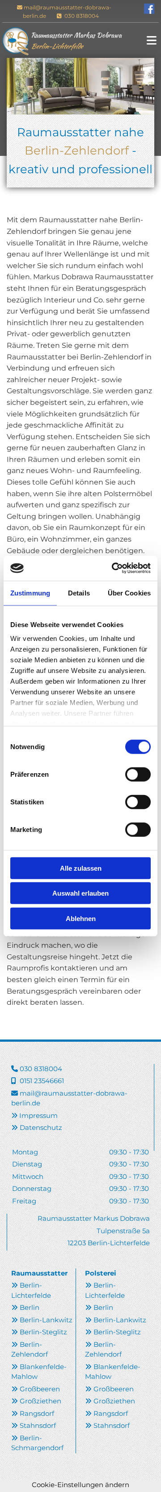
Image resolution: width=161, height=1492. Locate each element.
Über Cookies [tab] (129, 592)
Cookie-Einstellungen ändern (80, 1484)
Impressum (38, 1115)
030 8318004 (81, 15)
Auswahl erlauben (80, 893)
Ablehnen (81, 918)
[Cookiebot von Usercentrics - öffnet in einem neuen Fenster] (113, 568)
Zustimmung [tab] (30, 592)
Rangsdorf (37, 1413)
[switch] (138, 774)
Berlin (29, 1307)
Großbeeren (40, 1389)
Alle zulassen (81, 868)
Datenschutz (41, 1127)
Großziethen (40, 1401)
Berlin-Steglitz (43, 1332)
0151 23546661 (42, 1080)
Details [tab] (79, 592)
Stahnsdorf (38, 1425)
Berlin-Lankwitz (46, 1320)
